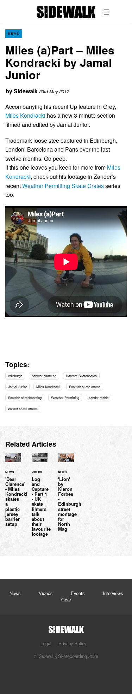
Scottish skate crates (84, 386)
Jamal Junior (17, 386)
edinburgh (15, 375)
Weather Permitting (65, 397)
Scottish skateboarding (25, 397)
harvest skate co (44, 375)
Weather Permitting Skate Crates (63, 186)
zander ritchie (98, 397)
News (13, 33)
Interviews (113, 593)
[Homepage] (66, 627)
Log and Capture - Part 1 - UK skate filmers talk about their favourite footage (40, 499)
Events (77, 593)
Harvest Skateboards (81, 375)
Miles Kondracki (25, 115)
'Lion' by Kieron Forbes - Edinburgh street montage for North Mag (66, 496)
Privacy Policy (72, 643)
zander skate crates (22, 408)
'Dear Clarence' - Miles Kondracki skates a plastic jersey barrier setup (13, 494)
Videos (45, 593)
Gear (66, 599)
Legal (45, 643)
